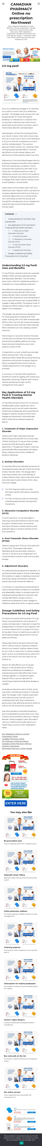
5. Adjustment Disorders (21, 250)
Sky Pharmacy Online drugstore (15, 741)
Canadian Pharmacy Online (13, 739)
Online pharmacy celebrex (15, 911)
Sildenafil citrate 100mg (14, 875)
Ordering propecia (12, 947)
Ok (21, 1143)
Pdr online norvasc (12, 1092)
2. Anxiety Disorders (19, 236)
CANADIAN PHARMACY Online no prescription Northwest (21, 13)
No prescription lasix (13, 841)
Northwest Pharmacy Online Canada (17, 748)
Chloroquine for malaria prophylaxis (20, 983)
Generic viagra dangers (14, 1020)
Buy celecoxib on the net (15, 1056)
